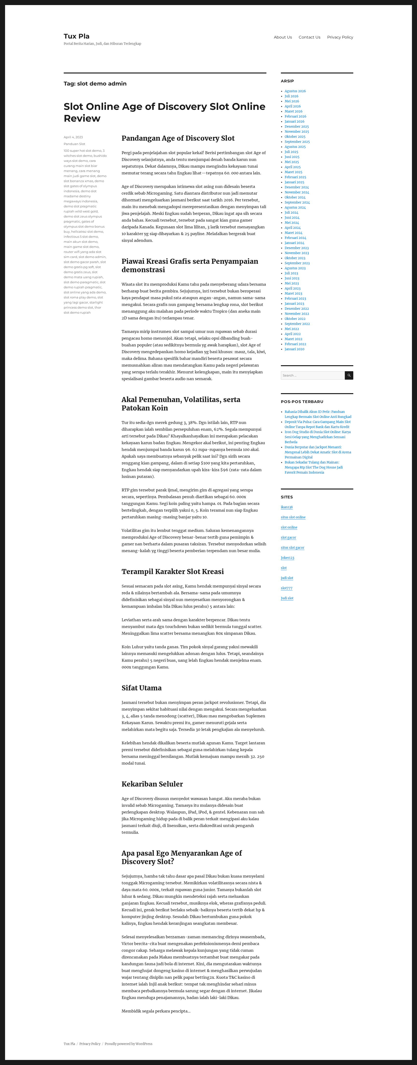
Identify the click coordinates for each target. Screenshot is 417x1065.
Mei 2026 (292, 101)
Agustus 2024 (295, 207)
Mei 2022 (292, 329)
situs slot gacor (292, 548)
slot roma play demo (80, 297)
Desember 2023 (297, 248)
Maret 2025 (293, 172)
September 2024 (297, 202)
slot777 (286, 588)
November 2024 (297, 192)
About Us (283, 37)
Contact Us (309, 37)
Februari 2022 (295, 344)
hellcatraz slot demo (87, 231)
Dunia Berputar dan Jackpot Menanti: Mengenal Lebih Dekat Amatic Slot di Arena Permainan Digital (318, 452)
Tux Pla (77, 36)
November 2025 (297, 132)
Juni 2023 (292, 278)
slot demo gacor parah (81, 262)
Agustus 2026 (295, 91)
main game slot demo (81, 247)
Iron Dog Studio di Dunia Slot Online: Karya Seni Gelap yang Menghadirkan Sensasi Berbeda (318, 437)
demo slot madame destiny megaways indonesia (80, 196)
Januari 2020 (294, 349)
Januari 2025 (294, 182)
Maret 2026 (294, 111)
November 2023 (297, 253)
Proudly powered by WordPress (129, 1044)
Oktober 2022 (295, 319)
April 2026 (293, 106)
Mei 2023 (292, 283)
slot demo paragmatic (81, 282)
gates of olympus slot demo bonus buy (84, 226)
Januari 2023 (294, 304)
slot (284, 568)
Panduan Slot (74, 144)
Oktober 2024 (295, 197)
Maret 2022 (293, 339)
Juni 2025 (292, 157)
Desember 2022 (297, 309)
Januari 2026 (295, 121)
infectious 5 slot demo (81, 236)
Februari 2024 (295, 238)
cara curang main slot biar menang (80, 166)
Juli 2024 (291, 213)
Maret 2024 (293, 233)
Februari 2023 (295, 299)
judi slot (287, 578)
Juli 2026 (292, 96)
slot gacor (288, 538)
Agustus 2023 (295, 268)
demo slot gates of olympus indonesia (84, 186)
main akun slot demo (80, 242)
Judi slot (287, 598)
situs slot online (293, 517)
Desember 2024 (297, 187)
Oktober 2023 (295, 258)
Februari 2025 (295, 177)
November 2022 (297, 314)
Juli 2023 (291, 273)
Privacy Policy (340, 37)
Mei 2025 (292, 162)
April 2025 (293, 167)
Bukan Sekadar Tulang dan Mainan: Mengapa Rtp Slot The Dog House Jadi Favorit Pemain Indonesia (314, 467)
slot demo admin (92, 257)
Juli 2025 (291, 152)
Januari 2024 (294, 243)
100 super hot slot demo (82, 150)
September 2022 (297, 324)
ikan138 (287, 507)
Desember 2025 (297, 127)
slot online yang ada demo (85, 292)
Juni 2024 (292, 218)
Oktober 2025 (295, 137)
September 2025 (297, 142)
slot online (289, 527)
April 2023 (292, 288)
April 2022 (293, 334)
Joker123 (287, 558)
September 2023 (297, 263)
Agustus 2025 (295, 147)
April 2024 (293, 228)
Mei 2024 (292, 223)
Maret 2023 (293, 293)
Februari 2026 (295, 116)
